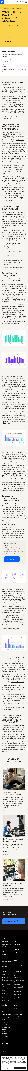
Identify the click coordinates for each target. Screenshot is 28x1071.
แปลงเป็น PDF (5, 1000)
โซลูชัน (4, 954)
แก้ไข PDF (4, 993)
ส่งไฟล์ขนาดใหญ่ (6, 974)
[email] (11, 42)
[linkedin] (8, 42)
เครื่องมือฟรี (5, 966)
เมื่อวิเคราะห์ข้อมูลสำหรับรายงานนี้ (11, 531)
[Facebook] (7, 1043)
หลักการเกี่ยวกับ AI (18, 991)
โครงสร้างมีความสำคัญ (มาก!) (9, 62)
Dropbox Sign (17, 957)
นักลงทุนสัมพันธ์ (18, 1014)
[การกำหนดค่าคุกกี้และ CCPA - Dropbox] (14, 1063)
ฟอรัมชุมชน (5, 1022)
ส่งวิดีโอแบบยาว (6, 977)
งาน (15, 1011)
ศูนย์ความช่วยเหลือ (18, 974)
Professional (17, 944)
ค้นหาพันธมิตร (5, 1036)
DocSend (16, 955)
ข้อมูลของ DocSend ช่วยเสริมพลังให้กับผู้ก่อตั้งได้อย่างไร (13, 55)
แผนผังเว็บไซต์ (17, 994)
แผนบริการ (16, 963)
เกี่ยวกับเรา (16, 1008)
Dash (15, 952)
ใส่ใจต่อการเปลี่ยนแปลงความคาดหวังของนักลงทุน (12, 65)
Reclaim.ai (16, 960)
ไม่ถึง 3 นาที (21, 189)
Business (16, 947)
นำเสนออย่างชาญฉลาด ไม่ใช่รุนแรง (11, 59)
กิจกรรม (4, 1011)
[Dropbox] (2, 2)
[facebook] (6, 42)
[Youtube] (11, 1043)
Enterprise (16, 949)
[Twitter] (3, 1043)
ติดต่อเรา (16, 977)
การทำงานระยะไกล (12, 176)
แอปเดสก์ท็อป (5, 941)
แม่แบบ (4, 963)
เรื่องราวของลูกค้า (6, 1014)
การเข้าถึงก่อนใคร (6, 961)
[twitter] (3, 42)
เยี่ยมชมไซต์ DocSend (8, 734)
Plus (15, 941)
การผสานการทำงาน (7, 948)
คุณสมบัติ (4, 951)
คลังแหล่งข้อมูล (5, 1016)
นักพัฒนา (4, 1019)
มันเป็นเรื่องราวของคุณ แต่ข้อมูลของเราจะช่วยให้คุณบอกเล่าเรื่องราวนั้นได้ (14, 70)
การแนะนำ (4, 1024)
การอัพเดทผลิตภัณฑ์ (19, 965)
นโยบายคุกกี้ (17, 984)
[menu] (26, 2)
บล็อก (3, 1008)
